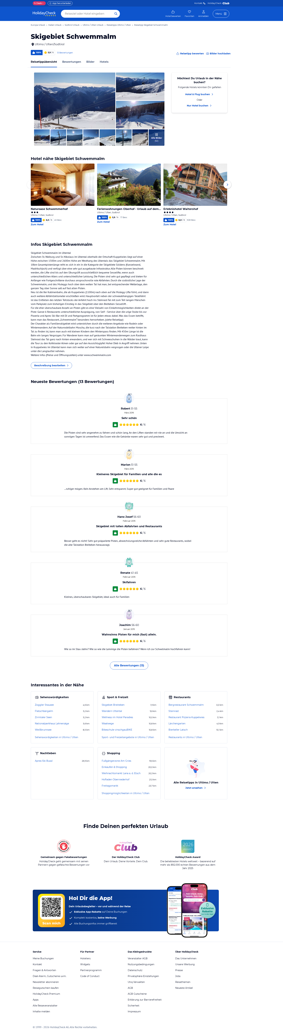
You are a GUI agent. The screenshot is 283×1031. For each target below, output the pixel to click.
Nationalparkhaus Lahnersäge (52, 723)
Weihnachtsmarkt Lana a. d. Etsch (121, 773)
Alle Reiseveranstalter (45, 1005)
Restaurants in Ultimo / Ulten (185, 737)
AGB (130, 987)
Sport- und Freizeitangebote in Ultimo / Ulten (128, 737)
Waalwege (108, 723)
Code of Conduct (90, 976)
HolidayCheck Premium (46, 993)
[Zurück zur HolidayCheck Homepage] (44, 13)
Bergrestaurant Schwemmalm (186, 704)
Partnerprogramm (91, 970)
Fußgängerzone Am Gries (116, 760)
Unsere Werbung (185, 964)
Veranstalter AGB (138, 958)
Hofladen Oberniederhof (115, 779)
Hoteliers (85, 958)
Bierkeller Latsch (178, 729)
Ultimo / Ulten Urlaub (93, 25)
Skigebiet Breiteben (113, 704)
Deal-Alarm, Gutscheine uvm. (49, 976)
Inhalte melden (41, 1011)
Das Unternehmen (185, 958)
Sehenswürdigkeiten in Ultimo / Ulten (56, 737)
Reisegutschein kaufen (46, 987)
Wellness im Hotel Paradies (117, 717)
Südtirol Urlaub (72, 25)
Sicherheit (133, 1005)
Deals (38, 3)
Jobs (177, 976)
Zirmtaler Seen (43, 717)
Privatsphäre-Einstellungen (143, 976)
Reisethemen (182, 982)
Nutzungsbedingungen (141, 964)
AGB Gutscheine (137, 993)
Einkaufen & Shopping (114, 767)
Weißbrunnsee (43, 729)
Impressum (134, 1011)
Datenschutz (135, 970)
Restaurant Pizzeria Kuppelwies (186, 717)
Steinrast (174, 711)
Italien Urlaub (54, 25)
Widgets (85, 964)
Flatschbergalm (44, 711)
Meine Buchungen (43, 958)
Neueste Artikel (184, 987)
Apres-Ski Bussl (44, 760)
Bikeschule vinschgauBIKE (117, 729)
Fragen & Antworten (44, 970)
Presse (179, 970)
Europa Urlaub (38, 25)
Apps (35, 999)
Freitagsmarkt (110, 785)
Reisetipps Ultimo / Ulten (119, 25)
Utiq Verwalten (136, 982)
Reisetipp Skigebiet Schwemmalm (151, 25)
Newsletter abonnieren (46, 982)
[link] (173, 14)
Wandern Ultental (112, 711)
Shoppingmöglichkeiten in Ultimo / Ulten (125, 793)
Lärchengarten (177, 723)
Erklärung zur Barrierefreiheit (145, 999)
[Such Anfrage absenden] (116, 14)
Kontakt (198, 3)
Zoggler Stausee (44, 704)
